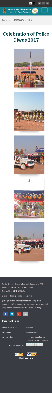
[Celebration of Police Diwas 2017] (29, 68)
